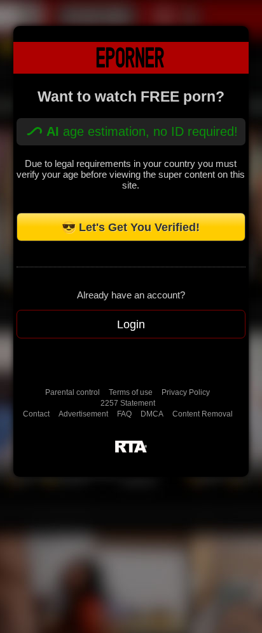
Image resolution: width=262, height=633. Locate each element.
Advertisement (83, 414)
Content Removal (202, 414)
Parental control (72, 392)
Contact (36, 414)
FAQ (124, 414)
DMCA (152, 414)
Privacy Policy (186, 392)
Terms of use (131, 392)
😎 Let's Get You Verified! (131, 227)
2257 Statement (127, 403)
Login (131, 324)
